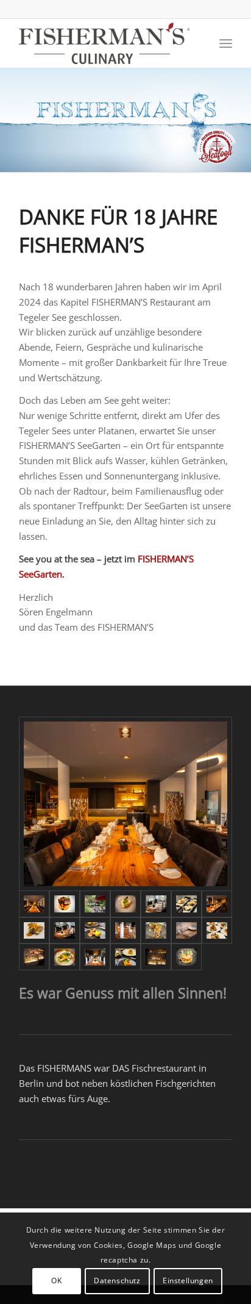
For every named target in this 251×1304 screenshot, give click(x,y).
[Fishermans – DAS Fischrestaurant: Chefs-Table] (95, 957)
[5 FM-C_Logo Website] (104, 43)
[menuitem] (225, 43)
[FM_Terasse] (95, 903)
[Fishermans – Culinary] (64, 903)
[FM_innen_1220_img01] (217, 903)
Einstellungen (188, 1280)
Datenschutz (117, 1280)
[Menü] (225, 43)
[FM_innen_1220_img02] (125, 804)
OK (56, 1280)
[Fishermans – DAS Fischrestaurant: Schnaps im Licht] (34, 957)
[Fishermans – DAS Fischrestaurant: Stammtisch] (125, 930)
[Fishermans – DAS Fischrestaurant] (156, 903)
